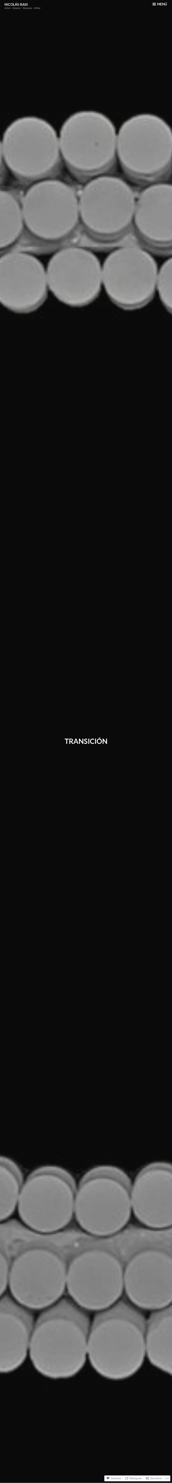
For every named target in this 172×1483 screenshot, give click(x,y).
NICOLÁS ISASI (16, 4)
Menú (162, 4)
